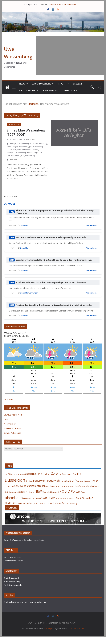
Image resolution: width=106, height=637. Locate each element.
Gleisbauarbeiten (53, 486)
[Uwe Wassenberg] (7, 87)
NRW (38, 491)
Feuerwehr (40, 480)
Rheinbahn (14, 497)
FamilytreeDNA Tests (13, 560)
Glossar (77, 83)
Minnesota (26, 150)
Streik (36, 503)
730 (6, 474)
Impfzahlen (93, 486)
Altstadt (23, 474)
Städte (62, 83)
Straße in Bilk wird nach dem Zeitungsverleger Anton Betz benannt (51, 282)
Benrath (44, 474)
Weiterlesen (91, 225)
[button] (26, 84)
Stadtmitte (11, 503)
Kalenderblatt (27, 90)
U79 (47, 503)
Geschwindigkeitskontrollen (30, 486)
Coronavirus (67, 474)
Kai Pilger (48, 628)
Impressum (69, 90)
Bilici (6, 419)
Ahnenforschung (41, 83)
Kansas (9, 150)
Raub (83, 492)
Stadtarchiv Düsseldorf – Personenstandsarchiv (25, 602)
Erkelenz (29, 481)
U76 (43, 503)
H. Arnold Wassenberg (38, 144)
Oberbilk (45, 492)
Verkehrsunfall (57, 503)
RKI (24, 498)
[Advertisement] (71, 55)
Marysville (17, 150)
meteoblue (9, 399)
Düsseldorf (24, 225)
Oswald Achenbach (12, 433)
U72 (40, 503)
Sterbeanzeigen (14, 125)
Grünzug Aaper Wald (13, 414)
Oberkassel (54, 492)
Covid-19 (77, 474)
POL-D (64, 491)
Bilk (49, 474)
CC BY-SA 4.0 (74, 628)
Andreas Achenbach (13, 428)
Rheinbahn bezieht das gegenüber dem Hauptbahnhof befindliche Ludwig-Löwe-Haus (55, 211)
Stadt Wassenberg (26, 503)
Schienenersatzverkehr (66, 498)
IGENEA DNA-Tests (12, 557)
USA (22, 155)
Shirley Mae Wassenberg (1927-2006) (26, 132)
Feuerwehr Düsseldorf (61, 480)
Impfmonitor (68, 486)
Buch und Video (51, 90)
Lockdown (21, 492)
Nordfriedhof (9, 424)
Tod (40, 153)
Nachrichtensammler (13, 585)
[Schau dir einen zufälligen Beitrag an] (99, 87)
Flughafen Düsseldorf (83, 481)
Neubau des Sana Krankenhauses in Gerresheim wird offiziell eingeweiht (54, 305)
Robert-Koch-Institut (33, 498)
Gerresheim (9, 486)
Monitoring (30, 492)
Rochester (34, 150)
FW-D (95, 480)
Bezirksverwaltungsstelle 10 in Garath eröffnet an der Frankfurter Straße (54, 260)
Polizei (75, 491)
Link (82, 628)
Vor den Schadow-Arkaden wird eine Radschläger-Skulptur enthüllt (51, 237)
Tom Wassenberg (13, 155)
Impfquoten (81, 486)
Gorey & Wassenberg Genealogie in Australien (24, 540)
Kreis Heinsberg (10, 492)
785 (9, 474)
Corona (56, 473)
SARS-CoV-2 (49, 498)
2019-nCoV (15, 474)
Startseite (33, 103)
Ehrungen (34, 293)
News (22, 83)
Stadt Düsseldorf (84, 498)
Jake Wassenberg (36, 147)
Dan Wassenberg (22, 144)
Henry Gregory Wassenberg (17, 147)
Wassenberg (30, 155)
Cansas (11, 144)
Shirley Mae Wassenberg (16, 153)
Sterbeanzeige (32, 153)
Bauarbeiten (33, 473)
